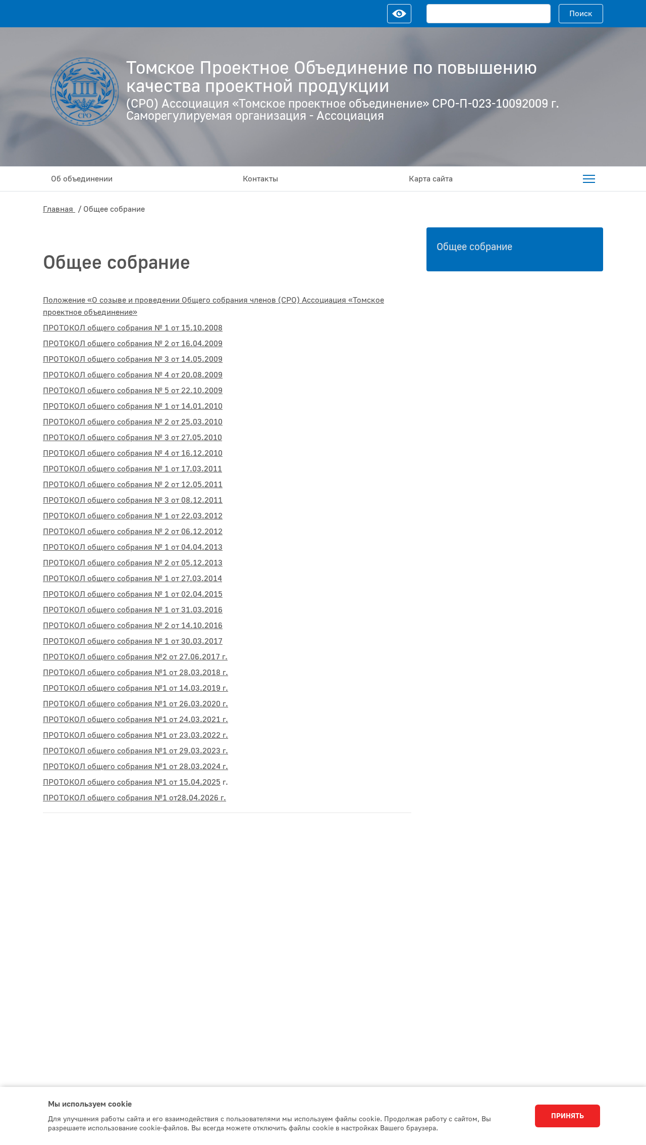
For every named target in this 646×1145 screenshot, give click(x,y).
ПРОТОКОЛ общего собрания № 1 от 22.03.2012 (133, 516)
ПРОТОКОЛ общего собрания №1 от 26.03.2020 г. (135, 704)
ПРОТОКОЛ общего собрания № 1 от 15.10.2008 (133, 328)
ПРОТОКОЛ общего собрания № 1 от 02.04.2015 (133, 594)
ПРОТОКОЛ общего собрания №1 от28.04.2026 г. (134, 798)
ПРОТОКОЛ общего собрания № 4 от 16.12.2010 (133, 453)
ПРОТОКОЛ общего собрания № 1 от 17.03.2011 (132, 469)
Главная (59, 209)
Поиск (581, 14)
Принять (567, 1116)
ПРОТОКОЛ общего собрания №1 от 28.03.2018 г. (135, 672)
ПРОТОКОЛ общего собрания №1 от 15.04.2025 (132, 782)
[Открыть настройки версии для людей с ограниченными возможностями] (399, 13)
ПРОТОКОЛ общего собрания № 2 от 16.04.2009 (133, 344)
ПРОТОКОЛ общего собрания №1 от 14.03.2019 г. (135, 688)
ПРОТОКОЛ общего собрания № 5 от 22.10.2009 (133, 391)
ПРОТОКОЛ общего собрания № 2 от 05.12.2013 (133, 563)
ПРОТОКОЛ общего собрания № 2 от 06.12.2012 (133, 532)
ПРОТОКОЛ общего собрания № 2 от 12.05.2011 (133, 485)
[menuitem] (589, 179)
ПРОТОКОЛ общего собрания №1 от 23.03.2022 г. (135, 735)
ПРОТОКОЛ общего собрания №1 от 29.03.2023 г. (135, 751)
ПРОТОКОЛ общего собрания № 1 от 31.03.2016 (133, 610)
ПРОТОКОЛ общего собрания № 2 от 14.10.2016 (133, 626)
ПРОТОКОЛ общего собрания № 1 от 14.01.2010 (133, 406)
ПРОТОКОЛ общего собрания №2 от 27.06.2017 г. (135, 657)
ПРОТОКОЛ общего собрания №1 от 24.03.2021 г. (135, 719)
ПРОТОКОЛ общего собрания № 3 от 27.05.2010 (132, 438)
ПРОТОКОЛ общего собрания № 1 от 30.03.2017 (133, 641)
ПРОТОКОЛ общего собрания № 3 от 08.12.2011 (133, 500)
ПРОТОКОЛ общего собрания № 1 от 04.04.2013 (133, 547)
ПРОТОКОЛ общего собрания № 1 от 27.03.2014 (132, 579)
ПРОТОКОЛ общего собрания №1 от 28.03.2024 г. (135, 766)
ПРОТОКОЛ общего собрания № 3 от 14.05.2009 (133, 359)
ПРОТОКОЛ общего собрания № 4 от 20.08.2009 (133, 375)
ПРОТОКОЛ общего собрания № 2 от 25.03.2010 (133, 422)
